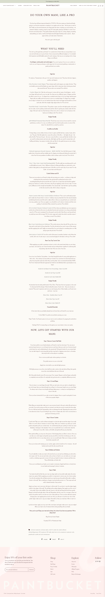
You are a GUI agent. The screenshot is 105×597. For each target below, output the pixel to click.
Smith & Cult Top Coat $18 (52, 273)
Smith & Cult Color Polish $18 (52, 277)
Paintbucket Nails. (10, 593)
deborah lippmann (33, 532)
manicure (68, 532)
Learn (20, 5)
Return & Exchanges (76, 574)
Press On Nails (53, 566)
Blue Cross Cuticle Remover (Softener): (39, 224)
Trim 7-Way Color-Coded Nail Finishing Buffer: (42, 163)
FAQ (73, 571)
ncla (73, 532)
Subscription (28, 5)
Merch (51, 569)
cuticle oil (55, 530)
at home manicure (35, 530)
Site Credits (23, 593)
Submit (31, 569)
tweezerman (46, 534)
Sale (51, 571)
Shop (51, 561)
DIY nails (48, 532)
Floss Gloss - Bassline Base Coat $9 (52, 295)
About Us (74, 561)
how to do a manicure (60, 532)
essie (53, 532)
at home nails (44, 530)
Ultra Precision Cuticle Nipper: (37, 84)
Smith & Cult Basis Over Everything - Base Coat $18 (52, 269)
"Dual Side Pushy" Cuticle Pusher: (38, 106)
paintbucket (32, 534)
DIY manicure (42, 532)
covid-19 (50, 530)
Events (73, 564)
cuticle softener (62, 530)
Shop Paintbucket (8, 5)
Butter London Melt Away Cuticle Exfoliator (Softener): (44, 195)
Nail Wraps (73, 5)
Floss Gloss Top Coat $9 (52, 299)
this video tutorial (68, 411)
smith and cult (39, 534)
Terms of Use (98, 593)
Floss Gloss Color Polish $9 (52, 303)
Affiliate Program (75, 569)
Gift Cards (52, 574)
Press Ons (37, 5)
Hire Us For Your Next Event (88, 5)
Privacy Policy (92, 593)
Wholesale (74, 566)
